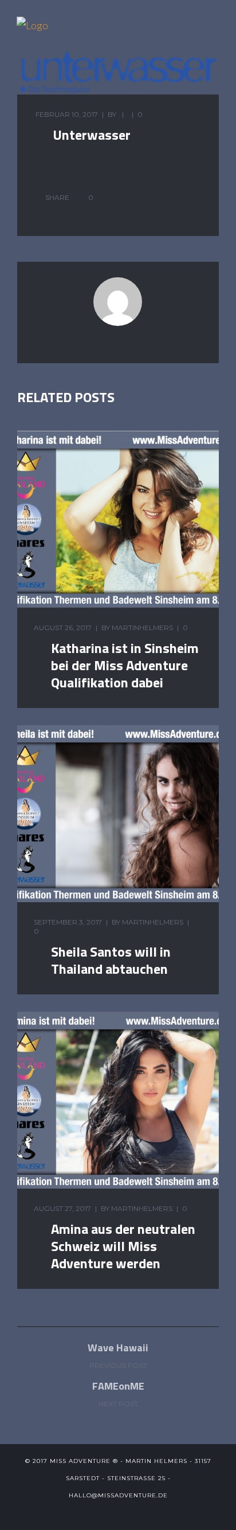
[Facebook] (108, 1512)
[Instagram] (146, 1512)
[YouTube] (127, 1512)
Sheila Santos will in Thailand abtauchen (111, 960)
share (57, 197)
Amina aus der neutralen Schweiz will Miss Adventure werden (123, 1245)
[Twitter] (89, 1512)
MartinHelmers (142, 627)
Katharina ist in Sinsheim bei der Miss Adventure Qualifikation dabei (125, 665)
